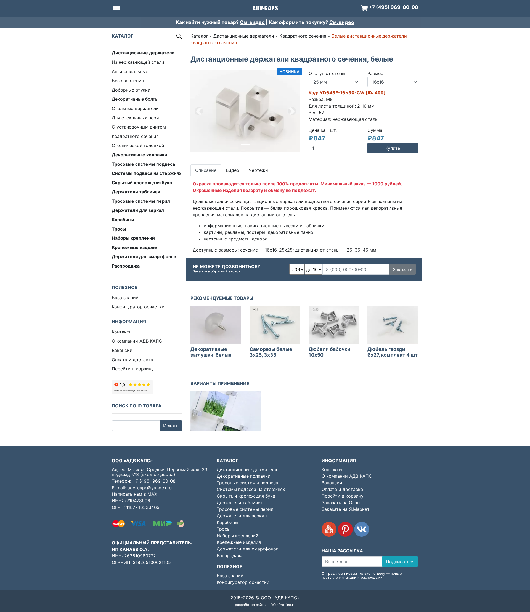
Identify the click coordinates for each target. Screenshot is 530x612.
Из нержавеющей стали (138, 62)
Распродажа (230, 555)
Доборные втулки (131, 90)
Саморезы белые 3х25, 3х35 (271, 352)
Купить (392, 148)
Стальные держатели (135, 108)
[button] (198, 111)
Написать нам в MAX (134, 494)
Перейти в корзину (133, 369)
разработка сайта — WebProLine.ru (265, 605)
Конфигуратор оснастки (138, 306)
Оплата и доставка (132, 359)
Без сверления (128, 80)
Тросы (223, 529)
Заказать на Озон (341, 502)
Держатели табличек (240, 502)
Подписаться (400, 561)
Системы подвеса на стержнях (251, 489)
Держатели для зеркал (242, 516)
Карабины (227, 522)
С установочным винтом (139, 127)
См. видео (252, 22)
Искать (171, 425)
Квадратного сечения (135, 136)
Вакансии (122, 350)
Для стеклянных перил (136, 118)
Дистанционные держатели (243, 36)
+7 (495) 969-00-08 (154, 481)
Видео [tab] (232, 170)
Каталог (199, 36)
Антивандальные (130, 71)
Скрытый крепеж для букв (246, 496)
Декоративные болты (135, 99)
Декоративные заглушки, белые (211, 352)
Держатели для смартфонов (248, 549)
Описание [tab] (205, 170)
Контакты (122, 332)
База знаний (125, 297)
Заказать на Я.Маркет (346, 509)
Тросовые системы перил (245, 509)
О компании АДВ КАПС (137, 341)
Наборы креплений (237, 535)
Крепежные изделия (239, 542)
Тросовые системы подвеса (247, 482)
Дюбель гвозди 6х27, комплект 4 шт (392, 352)
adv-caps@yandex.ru (150, 487)
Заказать (402, 269)
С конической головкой (138, 145)
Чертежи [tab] (258, 170)
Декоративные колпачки (244, 476)
